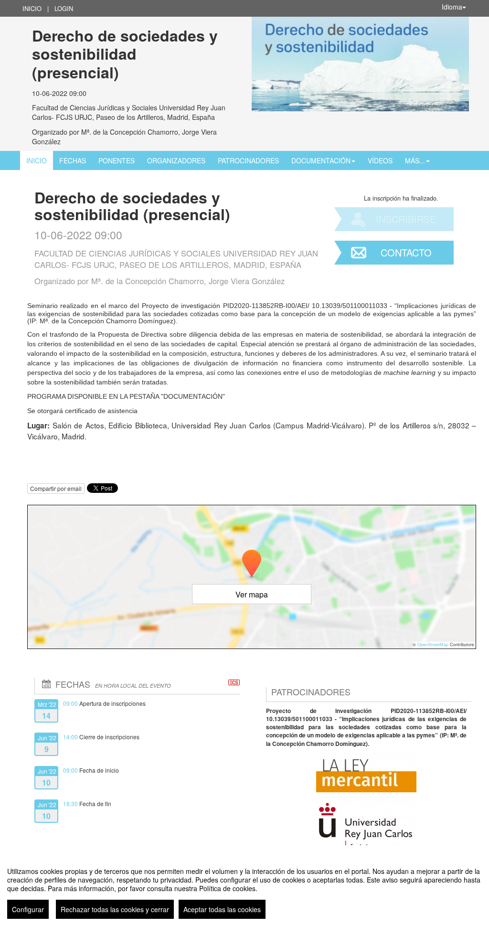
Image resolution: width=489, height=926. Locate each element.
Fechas (72, 160)
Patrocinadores (248, 160)
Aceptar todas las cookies (222, 909)
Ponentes (116, 160)
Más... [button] (415, 160)
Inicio (32, 8)
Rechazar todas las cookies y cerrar (115, 909)
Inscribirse (406, 219)
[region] (244, 889)
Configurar (28, 909)
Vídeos (380, 160)
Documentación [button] (321, 160)
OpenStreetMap (432, 644)
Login (63, 8)
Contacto (406, 252)
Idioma (452, 6)
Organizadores (176, 160)
